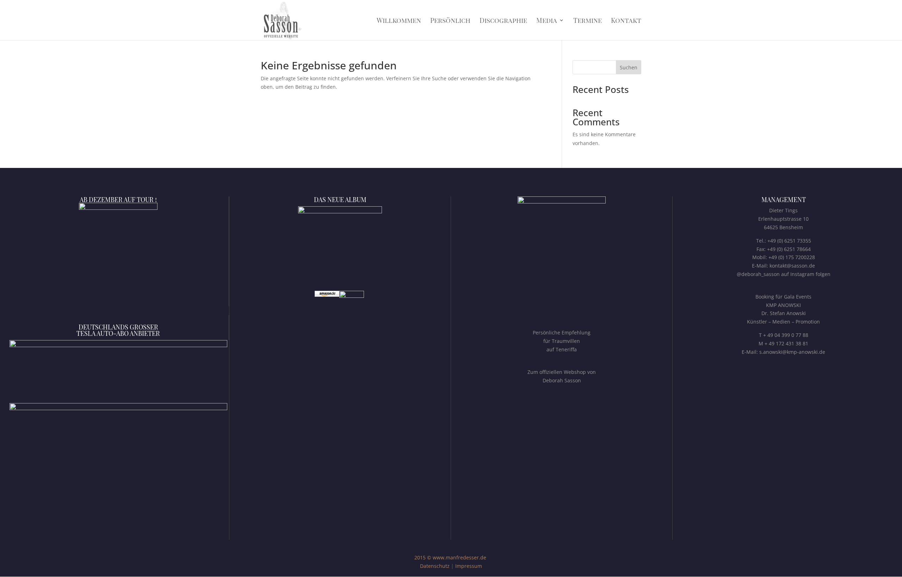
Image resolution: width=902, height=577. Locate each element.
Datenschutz (435, 566)
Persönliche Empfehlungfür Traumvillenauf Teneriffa (562, 341)
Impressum (468, 566)
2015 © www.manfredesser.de (450, 557)
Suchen (628, 67)
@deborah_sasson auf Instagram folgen (783, 274)
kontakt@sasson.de (792, 265)
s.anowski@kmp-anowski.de (792, 352)
